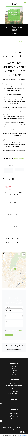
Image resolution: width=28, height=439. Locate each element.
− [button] (3, 256)
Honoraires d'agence (15, 429)
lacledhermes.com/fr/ (19, 158)
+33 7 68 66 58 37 (14, 391)
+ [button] (3, 253)
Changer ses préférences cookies (11, 432)
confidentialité (23, 435)
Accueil (3, 41)
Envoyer (9, 335)
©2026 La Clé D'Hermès (9, 427)
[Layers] (23, 254)
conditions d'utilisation (10, 436)
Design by (24, 432)
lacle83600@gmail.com (14, 393)
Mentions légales (21, 427)
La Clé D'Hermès (14, 383)
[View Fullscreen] (4, 259)
